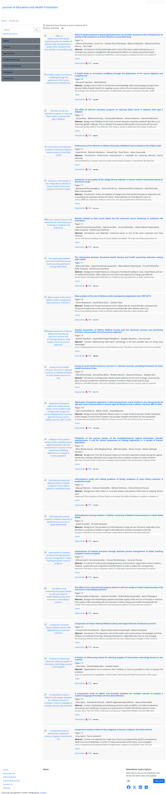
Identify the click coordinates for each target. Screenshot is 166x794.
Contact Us (8, 78)
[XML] (88, 25)
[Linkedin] (140, 788)
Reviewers (8, 72)
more (77, 58)
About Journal (9, 773)
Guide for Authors (12, 59)
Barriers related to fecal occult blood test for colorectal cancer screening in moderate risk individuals (119, 219)
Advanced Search (10, 34)
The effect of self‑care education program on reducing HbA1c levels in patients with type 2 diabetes (119, 110)
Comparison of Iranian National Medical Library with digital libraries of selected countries (115, 623)
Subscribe (159, 781)
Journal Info (9, 53)
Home (4, 21)
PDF (93, 63)
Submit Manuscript (12, 66)
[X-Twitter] (134, 788)
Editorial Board (9, 777)
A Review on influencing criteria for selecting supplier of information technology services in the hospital (119, 658)
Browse (7, 47)
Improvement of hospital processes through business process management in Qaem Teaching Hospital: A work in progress (119, 552)
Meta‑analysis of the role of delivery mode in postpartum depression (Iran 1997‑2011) (113, 296)
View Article (80, 63)
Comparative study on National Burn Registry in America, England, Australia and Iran (113, 729)
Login (152, 2)
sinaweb (42, 792)
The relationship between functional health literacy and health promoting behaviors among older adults (119, 258)
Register (160, 2)
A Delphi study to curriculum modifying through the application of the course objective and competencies (119, 74)
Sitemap (6, 788)
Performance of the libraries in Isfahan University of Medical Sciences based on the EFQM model (118, 145)
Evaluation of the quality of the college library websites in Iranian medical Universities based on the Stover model (119, 180)
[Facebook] (128, 788)
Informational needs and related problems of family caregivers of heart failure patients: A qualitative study (119, 480)
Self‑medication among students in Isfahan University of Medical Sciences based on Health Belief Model (119, 516)
